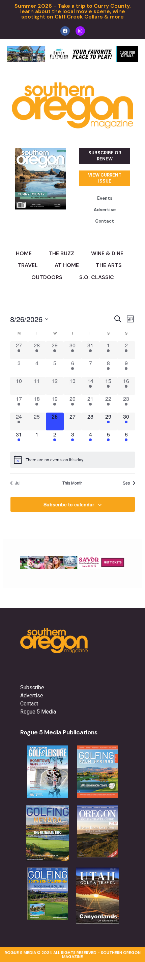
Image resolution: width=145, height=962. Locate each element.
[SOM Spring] (72, 567)
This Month (72, 483)
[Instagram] (80, 31)
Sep (126, 483)
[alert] (72, 460)
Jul (18, 483)
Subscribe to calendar (69, 504)
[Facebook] (65, 31)
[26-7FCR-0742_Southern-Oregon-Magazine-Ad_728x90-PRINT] (72, 59)
